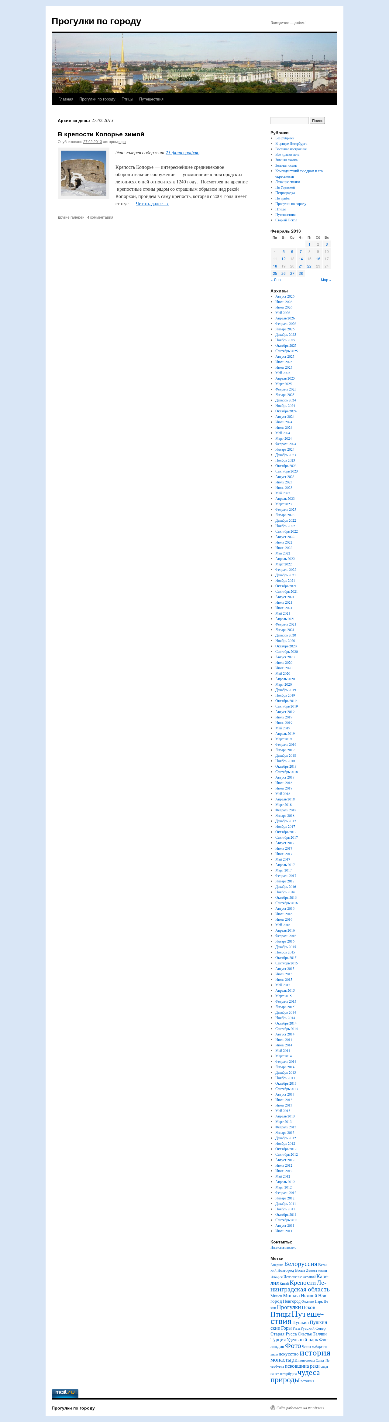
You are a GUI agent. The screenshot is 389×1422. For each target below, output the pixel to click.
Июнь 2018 (283, 788)
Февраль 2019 (285, 744)
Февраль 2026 (285, 323)
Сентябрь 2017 (286, 837)
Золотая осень (286, 165)
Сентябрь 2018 (286, 771)
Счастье (305, 1334)
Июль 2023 (283, 481)
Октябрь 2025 (286, 345)
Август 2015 (284, 968)
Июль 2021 (283, 602)
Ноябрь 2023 (285, 460)
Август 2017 (284, 842)
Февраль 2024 (285, 443)
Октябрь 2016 (286, 897)
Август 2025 (284, 356)
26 (283, 273)
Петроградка (285, 192)
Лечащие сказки (287, 181)
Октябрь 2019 (286, 700)
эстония (307, 1380)
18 (275, 265)
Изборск (276, 1276)
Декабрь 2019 (285, 689)
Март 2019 (283, 738)
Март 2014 (283, 1055)
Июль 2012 (283, 1165)
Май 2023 (282, 492)
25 (275, 273)
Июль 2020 (283, 662)
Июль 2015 (283, 973)
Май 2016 (282, 924)
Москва (291, 1295)
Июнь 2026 (283, 307)
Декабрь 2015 (285, 946)
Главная (65, 99)
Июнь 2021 (283, 607)
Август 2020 (284, 656)
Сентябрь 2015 (286, 962)
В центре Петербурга (291, 143)
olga (122, 141)
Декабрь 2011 (285, 1203)
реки (315, 1365)
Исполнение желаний (299, 1276)
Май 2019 (282, 727)
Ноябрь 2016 (285, 891)
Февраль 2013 (285, 1126)
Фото (293, 1345)
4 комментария (100, 217)
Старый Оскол (286, 219)
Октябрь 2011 (286, 1214)
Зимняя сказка (286, 159)
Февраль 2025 (285, 389)
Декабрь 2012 (285, 1137)
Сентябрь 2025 (286, 350)
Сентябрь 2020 (286, 651)
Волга (300, 1270)
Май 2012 (282, 1176)
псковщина (297, 1365)
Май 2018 (282, 793)
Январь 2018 (284, 815)
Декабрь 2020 (285, 635)
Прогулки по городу (96, 20)
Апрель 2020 (285, 678)
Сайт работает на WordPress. (301, 1407)
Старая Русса (283, 1334)
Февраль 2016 (285, 935)
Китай (284, 1283)
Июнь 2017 (283, 853)
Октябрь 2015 (286, 957)
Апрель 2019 (285, 733)
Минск (276, 1295)
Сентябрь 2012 (286, 1154)
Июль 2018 (283, 782)
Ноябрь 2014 (285, 1017)
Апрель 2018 (285, 798)
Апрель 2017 (285, 864)
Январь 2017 (284, 880)
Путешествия (151, 99)
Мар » (326, 279)
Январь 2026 (284, 328)
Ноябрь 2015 (285, 952)
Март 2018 (283, 804)
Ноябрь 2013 (285, 1077)
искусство (289, 1354)
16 (318, 258)
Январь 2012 (284, 1197)
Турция (278, 1339)
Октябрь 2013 (286, 1083)
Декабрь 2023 (285, 454)
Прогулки (289, 1307)
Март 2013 (283, 1121)
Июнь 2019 (283, 722)
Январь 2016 (284, 941)
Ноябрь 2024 (285, 405)
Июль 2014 (283, 1039)
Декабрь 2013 (285, 1072)
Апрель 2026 (285, 317)
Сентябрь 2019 (286, 706)
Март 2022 (283, 563)
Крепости (303, 1282)
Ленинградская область (300, 1285)
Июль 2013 (283, 1099)
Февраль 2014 (285, 1061)
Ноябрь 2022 (285, 525)
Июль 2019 (283, 716)
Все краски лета (287, 154)
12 (283, 258)
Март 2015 (283, 995)
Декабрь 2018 (285, 755)
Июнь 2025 (283, 367)
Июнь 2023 (283, 487)
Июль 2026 (283, 301)
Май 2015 (282, 984)
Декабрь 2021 (285, 574)
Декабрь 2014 (285, 1012)
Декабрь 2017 (285, 820)
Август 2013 (284, 1094)
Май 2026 (282, 312)
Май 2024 (282, 432)
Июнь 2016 (283, 919)
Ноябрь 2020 (285, 640)
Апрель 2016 (285, 930)
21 (301, 265)
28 (301, 273)
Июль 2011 (283, 1230)
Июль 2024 (283, 421)
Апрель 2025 (285, 378)
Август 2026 (284, 296)
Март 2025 (283, 383)
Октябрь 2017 (286, 831)
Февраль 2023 (285, 509)
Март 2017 (283, 870)
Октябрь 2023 (286, 465)
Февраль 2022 (285, 569)
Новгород (292, 1301)
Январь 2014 (284, 1066)
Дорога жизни (316, 1270)
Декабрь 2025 (285, 334)
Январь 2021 (284, 629)
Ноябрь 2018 (285, 760)
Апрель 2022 (285, 558)
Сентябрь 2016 (286, 902)
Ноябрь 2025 (285, 339)
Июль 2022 (283, 542)
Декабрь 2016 (285, 886)
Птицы (127, 99)
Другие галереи (71, 217)
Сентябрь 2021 (286, 591)
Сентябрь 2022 (286, 531)
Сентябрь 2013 (286, 1088)
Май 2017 (282, 859)
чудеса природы (295, 1375)
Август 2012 (284, 1159)
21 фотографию (182, 152)
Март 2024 (283, 438)
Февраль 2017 (285, 875)
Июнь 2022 (283, 547)
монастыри (284, 1359)
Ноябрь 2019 (285, 695)
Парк (319, 1301)
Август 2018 (284, 777)
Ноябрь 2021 (285, 580)
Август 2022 (284, 536)
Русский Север (313, 1328)
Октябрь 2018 (286, 766)
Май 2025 (282, 372)
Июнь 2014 (283, 1044)
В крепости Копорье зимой (101, 133)
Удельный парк (302, 1339)
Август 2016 (284, 908)
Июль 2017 (283, 848)
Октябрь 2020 (286, 645)
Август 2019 (284, 711)
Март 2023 (283, 503)
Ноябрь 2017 (285, 826)
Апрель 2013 (285, 1115)
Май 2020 (282, 673)
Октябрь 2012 (286, 1148)
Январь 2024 (284, 449)
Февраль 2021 (285, 624)
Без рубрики (284, 137)
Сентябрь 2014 (286, 1028)
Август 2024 (284, 416)
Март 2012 (283, 1187)
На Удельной (285, 187)
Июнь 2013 (283, 1105)
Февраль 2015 (285, 1001)
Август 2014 (284, 1034)
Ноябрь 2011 (285, 1208)
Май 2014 (282, 1050)
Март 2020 (283, 684)
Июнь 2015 (283, 979)
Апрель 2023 (285, 498)
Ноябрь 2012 (285, 1143)
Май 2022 (282, 553)
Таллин (320, 1334)
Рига (296, 1328)
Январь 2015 (284, 1006)
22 (309, 265)
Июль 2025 (283, 361)
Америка (276, 1264)
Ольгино (307, 1301)
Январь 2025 (284, 394)
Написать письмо (283, 1247)
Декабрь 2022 (285, 520)
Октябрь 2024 (286, 410)
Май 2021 (282, 613)
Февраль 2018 (285, 809)
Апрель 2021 (285, 618)
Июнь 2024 (283, 427)
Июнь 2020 (283, 667)
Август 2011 (284, 1225)
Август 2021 (284, 596)
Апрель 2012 (285, 1181)
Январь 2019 (284, 749)
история (315, 1352)
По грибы (282, 198)
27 (292, 273)
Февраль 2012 (285, 1192)
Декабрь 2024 (285, 399)
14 (301, 258)
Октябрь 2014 (286, 1023)
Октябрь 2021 (286, 585)
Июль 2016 (283, 913)
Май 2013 (282, 1110)
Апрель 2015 (285, 990)
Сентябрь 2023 (286, 471)
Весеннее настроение (291, 148)
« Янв (276, 279)
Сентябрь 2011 (286, 1219)
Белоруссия (300, 1263)
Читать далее (152, 203)
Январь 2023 (284, 514)
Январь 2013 (284, 1132)
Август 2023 (284, 476)
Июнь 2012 (283, 1170)
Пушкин (300, 1322)
